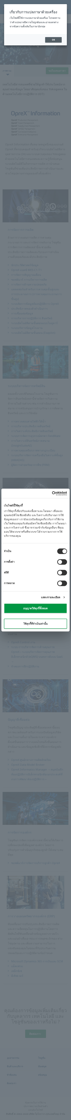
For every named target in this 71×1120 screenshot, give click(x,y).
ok (53, 39)
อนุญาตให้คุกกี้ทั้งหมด (35, 608)
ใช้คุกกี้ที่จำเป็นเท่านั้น (35, 623)
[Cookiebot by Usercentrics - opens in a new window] (52, 493)
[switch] (62, 562)
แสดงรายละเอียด (50, 597)
